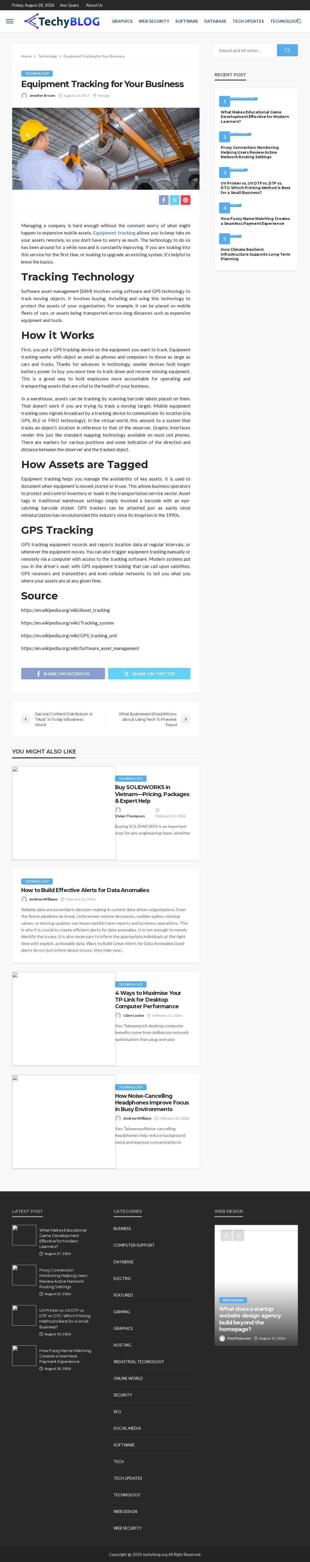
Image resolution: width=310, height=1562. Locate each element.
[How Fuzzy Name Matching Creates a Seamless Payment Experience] (24, 1355)
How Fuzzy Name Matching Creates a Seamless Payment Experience (255, 220)
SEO (117, 1411)
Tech (233, 204)
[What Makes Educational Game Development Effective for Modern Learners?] (24, 1235)
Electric (122, 1278)
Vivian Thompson (130, 816)
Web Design (125, 1511)
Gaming (122, 1311)
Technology (284, 21)
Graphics (122, 21)
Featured (123, 1295)
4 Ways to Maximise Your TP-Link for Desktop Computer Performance (148, 1000)
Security (123, 1395)
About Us (94, 5)
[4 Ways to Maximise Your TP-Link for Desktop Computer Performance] (64, 1019)
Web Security (154, 21)
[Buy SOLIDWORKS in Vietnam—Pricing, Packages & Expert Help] (64, 813)
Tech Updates (248, 21)
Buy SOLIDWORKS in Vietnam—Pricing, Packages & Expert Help (152, 794)
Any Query (69, 5)
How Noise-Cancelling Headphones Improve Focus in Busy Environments (152, 1103)
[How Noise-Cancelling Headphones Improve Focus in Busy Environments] (64, 1122)
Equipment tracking (114, 232)
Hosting (122, 1345)
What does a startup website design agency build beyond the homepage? (250, 1319)
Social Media (127, 1428)
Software (186, 21)
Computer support (134, 1245)
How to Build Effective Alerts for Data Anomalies (85, 890)
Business (236, 168)
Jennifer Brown (42, 95)
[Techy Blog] (62, 21)
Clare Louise (133, 1015)
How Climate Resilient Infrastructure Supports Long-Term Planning (255, 254)
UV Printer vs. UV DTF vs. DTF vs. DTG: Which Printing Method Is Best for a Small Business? (255, 188)
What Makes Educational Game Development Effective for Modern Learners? (255, 117)
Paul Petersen (239, 1338)
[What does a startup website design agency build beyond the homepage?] (256, 1285)
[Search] (299, 21)
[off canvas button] (9, 21)
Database (215, 21)
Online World (128, 1378)
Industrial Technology (139, 1361)
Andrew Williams (43, 899)
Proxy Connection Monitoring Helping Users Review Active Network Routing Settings (250, 152)
